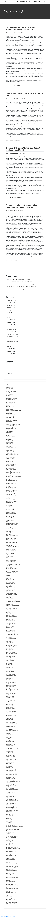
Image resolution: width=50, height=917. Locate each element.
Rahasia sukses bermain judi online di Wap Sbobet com (19, 281)
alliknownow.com (9, 604)
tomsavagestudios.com (11, 550)
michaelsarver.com (10, 537)
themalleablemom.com (11, 655)
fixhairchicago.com (10, 727)
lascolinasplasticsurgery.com (12, 802)
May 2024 (9, 351)
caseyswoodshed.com (10, 726)
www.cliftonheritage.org (11, 803)
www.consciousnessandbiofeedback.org (14, 826)
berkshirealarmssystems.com (12, 508)
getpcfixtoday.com (10, 431)
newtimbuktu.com (10, 406)
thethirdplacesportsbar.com (12, 836)
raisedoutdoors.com (10, 494)
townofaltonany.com (10, 686)
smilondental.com (9, 531)
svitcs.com (8, 733)
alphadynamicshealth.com (11, 870)
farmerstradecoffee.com (11, 755)
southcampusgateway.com (11, 449)
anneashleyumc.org (10, 788)
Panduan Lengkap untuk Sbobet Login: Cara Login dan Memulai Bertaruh (23, 206)
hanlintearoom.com (10, 873)
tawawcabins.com (9, 502)
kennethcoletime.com (10, 656)
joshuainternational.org (11, 769)
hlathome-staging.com (11, 539)
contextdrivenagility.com (11, 646)
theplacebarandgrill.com (11, 718)
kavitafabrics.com (9, 701)
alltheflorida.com (9, 862)
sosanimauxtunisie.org (11, 440)
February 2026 (10, 310)
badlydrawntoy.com (10, 762)
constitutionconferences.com (12, 730)
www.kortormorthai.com (11, 785)
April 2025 (9, 324)
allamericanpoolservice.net (12, 548)
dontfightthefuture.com (11, 487)
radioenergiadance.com (11, 445)
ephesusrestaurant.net (11, 837)
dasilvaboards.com (10, 609)
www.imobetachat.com (11, 759)
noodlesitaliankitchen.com (11, 425)
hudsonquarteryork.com (11, 843)
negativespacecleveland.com (12, 689)
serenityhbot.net (9, 767)
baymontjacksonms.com (11, 685)
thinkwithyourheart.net (11, 495)
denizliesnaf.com (9, 729)
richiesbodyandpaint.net (11, 391)
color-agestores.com (10, 574)
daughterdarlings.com (10, 394)
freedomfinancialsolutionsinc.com (13, 781)
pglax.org (8, 688)
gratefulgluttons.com (10, 583)
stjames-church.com (10, 639)
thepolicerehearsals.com (11, 602)
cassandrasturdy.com (10, 586)
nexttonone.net (9, 766)
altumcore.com (9, 737)
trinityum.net (8, 833)
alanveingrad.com (9, 678)
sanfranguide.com (10, 596)
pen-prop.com (9, 771)
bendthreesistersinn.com (11, 694)
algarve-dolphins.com (10, 677)
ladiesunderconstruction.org (12, 466)
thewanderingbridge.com (11, 653)
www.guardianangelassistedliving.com (14, 848)
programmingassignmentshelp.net (13, 410)
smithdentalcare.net (10, 900)
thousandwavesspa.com (11, 711)
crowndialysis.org (9, 545)
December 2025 (10, 315)
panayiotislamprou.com (11, 447)
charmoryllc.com (9, 597)
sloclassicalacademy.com (11, 608)
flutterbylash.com (9, 872)
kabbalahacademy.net (10, 530)
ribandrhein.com (9, 556)
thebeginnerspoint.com (11, 593)
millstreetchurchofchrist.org (12, 866)
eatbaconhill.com (9, 409)
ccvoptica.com (9, 811)
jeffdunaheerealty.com (10, 778)
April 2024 (9, 353)
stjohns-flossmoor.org (10, 696)
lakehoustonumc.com (10, 763)
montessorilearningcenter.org (12, 856)
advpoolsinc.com (9, 721)
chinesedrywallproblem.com (12, 693)
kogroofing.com (9, 442)
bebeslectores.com (10, 468)
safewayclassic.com (10, 417)
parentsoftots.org (9, 752)
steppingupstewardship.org (12, 810)
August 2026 (10, 300)
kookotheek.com (9, 446)
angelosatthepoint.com (11, 722)
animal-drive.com (9, 738)
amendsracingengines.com (12, 784)
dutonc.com (8, 668)
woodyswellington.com (11, 839)
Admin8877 (21, 32)
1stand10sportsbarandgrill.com (12, 526)
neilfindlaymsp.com (10, 714)
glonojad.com (9, 637)
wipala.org (8, 575)
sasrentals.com (9, 534)
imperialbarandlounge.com (11, 493)
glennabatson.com (10, 611)
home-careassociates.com (11, 568)
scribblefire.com (9, 565)
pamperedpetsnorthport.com (12, 517)
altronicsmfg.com (9, 407)
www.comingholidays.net (11, 594)
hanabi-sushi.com (10, 815)
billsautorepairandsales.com (12, 854)
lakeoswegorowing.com (11, 884)
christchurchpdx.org (10, 620)
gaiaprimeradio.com (10, 666)
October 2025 (10, 317)
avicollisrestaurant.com (11, 715)
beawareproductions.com (11, 645)
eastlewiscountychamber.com (12, 605)
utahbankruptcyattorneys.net (12, 497)
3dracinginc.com (9, 598)
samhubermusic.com (10, 903)
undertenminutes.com (10, 402)
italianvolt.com (9, 506)
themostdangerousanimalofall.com (13, 601)
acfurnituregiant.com (10, 401)
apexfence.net (9, 905)
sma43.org (8, 804)
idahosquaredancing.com (11, 501)
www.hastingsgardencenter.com (13, 829)
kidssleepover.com (10, 412)
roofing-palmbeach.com (11, 486)
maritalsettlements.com (11, 682)
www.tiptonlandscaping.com (12, 808)
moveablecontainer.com (11, 460)
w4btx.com (8, 527)
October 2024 (10, 339)
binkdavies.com (9, 619)
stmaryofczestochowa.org (11, 650)
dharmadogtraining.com (11, 892)
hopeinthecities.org (10, 582)
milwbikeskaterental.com (11, 683)
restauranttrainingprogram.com (12, 546)
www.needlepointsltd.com (11, 799)
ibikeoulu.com (9, 648)
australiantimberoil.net (11, 469)
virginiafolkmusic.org (10, 553)
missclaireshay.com (10, 387)
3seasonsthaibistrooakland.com (13, 564)
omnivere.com (9, 403)
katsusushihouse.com (10, 631)
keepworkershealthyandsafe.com (13, 424)
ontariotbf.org (9, 421)
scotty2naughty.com (10, 641)
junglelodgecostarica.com (11, 672)
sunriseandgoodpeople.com (12, 692)
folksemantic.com (9, 504)
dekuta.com (8, 818)
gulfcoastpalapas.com (10, 747)
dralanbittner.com (9, 510)
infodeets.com (9, 395)
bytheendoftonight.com (11, 580)
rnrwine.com (8, 883)
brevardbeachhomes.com (11, 480)
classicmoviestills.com (10, 589)
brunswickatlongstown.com (12, 659)
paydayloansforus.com (11, 414)
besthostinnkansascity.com (12, 899)
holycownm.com (9, 704)
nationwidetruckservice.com (12, 705)
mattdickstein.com (10, 760)
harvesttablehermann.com (11, 473)
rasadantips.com (9, 405)
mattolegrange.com (10, 671)
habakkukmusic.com (10, 764)
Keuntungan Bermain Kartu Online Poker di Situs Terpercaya (20, 284)
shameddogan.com (10, 751)
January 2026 (10, 312)
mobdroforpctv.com (10, 585)
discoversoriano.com (10, 591)
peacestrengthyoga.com (11, 780)
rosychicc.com (9, 578)
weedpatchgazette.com (11, 513)
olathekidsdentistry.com (11, 521)
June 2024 (9, 348)
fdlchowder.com (9, 797)
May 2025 (9, 322)
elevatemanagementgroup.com (12, 877)
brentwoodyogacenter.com (11, 807)
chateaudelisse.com (10, 450)
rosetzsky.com (9, 635)
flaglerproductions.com (11, 613)
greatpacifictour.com (10, 708)
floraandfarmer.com (10, 477)
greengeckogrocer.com (11, 538)
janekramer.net (9, 661)
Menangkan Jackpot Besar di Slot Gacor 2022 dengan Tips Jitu (21, 286)
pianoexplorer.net (9, 830)
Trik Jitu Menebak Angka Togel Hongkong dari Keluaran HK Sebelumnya (23, 289)
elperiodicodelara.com (10, 390)
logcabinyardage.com (10, 756)
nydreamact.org (9, 427)
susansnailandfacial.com (11, 770)
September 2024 (11, 341)
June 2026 (9, 305)
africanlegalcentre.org (10, 630)
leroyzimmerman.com (10, 878)
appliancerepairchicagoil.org (12, 420)
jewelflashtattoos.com (10, 429)
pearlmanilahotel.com (10, 436)
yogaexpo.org (9, 567)
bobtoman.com (9, 439)
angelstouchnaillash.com (11, 528)
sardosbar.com (9, 505)
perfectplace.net (9, 563)
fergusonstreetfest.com (11, 858)
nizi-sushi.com (9, 663)
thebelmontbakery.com (11, 416)
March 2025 (9, 327)
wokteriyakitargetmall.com (11, 541)
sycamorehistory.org (10, 823)
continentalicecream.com (11, 616)
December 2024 (10, 334)
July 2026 (9, 302)
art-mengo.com (9, 664)
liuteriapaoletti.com (10, 690)
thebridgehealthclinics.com (12, 748)
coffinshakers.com (10, 649)
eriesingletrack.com (10, 516)
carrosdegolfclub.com (10, 475)
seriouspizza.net (9, 734)
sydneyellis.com (9, 543)
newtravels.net (9, 413)
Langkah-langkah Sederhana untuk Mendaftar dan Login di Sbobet (21, 28)
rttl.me (7, 895)
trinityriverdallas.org (10, 561)
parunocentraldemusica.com (12, 847)
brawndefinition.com (10, 615)
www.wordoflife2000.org (11, 499)
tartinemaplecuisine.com (11, 660)
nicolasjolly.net (9, 627)
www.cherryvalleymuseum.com (12, 462)
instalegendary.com (10, 423)
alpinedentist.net (9, 443)
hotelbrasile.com (9, 455)
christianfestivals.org (10, 674)
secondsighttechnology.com (12, 535)
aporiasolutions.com (10, 744)
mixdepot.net (9, 821)
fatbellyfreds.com (9, 840)
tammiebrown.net (9, 667)
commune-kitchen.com (11, 623)
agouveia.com (9, 887)
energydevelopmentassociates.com (13, 476)
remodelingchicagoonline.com (12, 806)
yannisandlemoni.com (10, 512)
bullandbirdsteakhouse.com (12, 800)
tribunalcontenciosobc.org (11, 607)
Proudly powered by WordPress (7, 916)
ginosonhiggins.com (10, 679)
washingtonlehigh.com (11, 812)
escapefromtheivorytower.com (12, 482)
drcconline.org (9, 716)
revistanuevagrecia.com (11, 638)
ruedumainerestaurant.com (12, 634)
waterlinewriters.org (10, 749)
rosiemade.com (9, 519)
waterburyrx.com (9, 719)
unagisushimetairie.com (11, 428)
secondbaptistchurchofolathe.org (13, 888)
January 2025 (10, 331)
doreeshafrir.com (9, 642)
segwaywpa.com (9, 745)
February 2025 (10, 329)
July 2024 (9, 346)
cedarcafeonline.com (10, 399)
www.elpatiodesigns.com (11, 841)
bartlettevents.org (10, 458)
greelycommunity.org (10, 633)
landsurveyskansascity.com (12, 789)
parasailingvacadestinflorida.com (13, 867)
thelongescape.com (10, 670)
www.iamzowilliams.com (11, 828)
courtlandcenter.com (10, 712)
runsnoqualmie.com (10, 793)
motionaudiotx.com (10, 894)
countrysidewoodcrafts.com (12, 418)
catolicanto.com (9, 559)
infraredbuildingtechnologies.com (13, 472)
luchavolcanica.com (10, 703)
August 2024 (10, 344)
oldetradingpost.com (10, 465)
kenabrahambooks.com (11, 622)
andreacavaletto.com (10, 569)
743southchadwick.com (11, 483)
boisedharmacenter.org (11, 572)
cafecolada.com (9, 590)
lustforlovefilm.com (10, 626)
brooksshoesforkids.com (11, 741)
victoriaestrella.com (10, 710)
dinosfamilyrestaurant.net (11, 471)
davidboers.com (9, 758)
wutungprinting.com (10, 681)
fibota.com (8, 844)
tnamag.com (8, 740)
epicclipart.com (9, 435)
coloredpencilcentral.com (11, 490)
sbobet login (19, 85)
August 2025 (10, 319)
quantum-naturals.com (11, 855)
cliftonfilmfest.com (10, 491)
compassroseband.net (10, 736)
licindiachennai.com (10, 392)
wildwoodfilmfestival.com (11, 453)
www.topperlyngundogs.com (12, 775)
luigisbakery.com (9, 814)
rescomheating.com (10, 896)
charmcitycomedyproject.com (12, 644)
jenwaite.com (9, 876)
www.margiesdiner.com (11, 796)
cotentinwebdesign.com (11, 464)
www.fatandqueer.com (10, 786)
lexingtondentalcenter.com (11, 542)
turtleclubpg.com (9, 707)
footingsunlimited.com (10, 792)
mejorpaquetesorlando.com (12, 524)
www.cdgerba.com (10, 845)
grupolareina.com (9, 461)
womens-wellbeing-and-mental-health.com (15, 552)
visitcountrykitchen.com (11, 675)
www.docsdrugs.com (10, 795)
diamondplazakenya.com (11, 851)
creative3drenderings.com (11, 753)
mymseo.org (8, 889)
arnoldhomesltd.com (10, 488)
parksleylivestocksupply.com (12, 571)
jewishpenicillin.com (10, 549)
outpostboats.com (10, 579)
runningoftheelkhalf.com (11, 777)
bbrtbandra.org (9, 432)
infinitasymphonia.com (11, 628)
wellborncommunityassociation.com (13, 451)
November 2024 (10, 336)
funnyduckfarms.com (10, 874)
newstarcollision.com (10, 532)
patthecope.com (9, 732)
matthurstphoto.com (10, 861)
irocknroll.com (9, 498)
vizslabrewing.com (10, 509)
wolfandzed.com (9, 817)
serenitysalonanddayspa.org (12, 398)
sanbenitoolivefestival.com (11, 587)
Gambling (11, 85)
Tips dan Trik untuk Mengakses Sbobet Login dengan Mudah (23, 149)
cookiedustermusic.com (11, 699)
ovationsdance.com (10, 554)
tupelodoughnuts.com (10, 520)
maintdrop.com (9, 438)
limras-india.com (9, 388)
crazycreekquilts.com (10, 618)
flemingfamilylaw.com (10, 881)
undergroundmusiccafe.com (12, 902)
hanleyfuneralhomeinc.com (12, 523)
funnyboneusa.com (10, 697)
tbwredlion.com (9, 852)
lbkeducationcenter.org (11, 560)
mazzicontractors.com (10, 834)
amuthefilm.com (9, 624)
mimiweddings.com (10, 898)
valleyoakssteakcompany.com (12, 725)
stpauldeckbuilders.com (11, 791)
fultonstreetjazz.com (10, 457)
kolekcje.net (8, 557)
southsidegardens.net (10, 832)
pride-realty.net (9, 869)
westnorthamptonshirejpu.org (12, 454)
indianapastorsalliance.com (12, 723)
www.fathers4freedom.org (11, 774)
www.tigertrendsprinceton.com (12, 773)
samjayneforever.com (10, 859)
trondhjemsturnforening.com (12, 850)
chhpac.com (8, 891)
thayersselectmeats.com (11, 742)
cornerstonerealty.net (10, 825)
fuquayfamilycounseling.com (12, 885)
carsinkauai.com (9, 865)
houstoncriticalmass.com (11, 600)
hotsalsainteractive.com (11, 396)
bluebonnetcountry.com (11, 434)
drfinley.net (8, 880)
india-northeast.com (10, 484)
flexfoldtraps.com (9, 782)
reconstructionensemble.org (12, 700)
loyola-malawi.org (10, 576)
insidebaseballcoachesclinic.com (13, 863)
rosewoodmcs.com (10, 822)
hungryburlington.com (10, 657)
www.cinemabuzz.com (10, 819)
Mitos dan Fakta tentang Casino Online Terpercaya (18, 279)
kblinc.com (8, 515)
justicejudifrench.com (10, 652)
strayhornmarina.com (10, 612)
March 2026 (9, 307)
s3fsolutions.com (9, 479)
